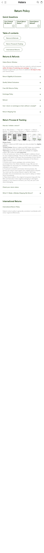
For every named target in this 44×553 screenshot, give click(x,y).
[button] (2, 2)
